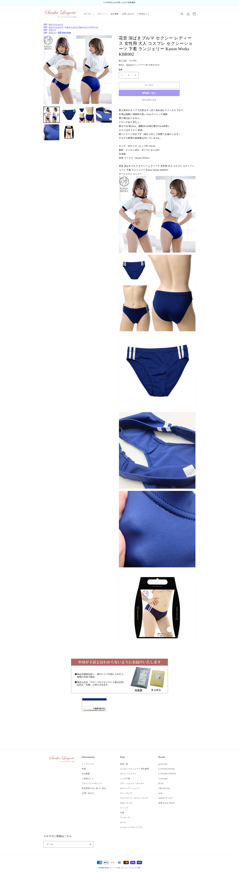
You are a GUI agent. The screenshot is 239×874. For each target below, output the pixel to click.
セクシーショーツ (56, 24)
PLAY (161, 783)
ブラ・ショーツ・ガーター (132, 783)
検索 (84, 769)
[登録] (90, 844)
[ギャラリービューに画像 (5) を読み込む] (51, 132)
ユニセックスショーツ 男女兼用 (134, 769)
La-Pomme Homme (166, 769)
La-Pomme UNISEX (167, 774)
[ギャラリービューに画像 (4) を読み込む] (104, 115)
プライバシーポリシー (92, 783)
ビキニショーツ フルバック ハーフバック (81, 27)
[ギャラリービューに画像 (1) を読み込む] (51, 115)
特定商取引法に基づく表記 (94, 788)
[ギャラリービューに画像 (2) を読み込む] (69, 115)
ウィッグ (124, 808)
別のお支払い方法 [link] (149, 100)
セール (123, 822)
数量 (121, 70)
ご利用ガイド (88, 779)
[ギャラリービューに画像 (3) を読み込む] (86, 115)
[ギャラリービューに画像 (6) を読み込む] (69, 132)
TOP (45, 24)
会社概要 (86, 774)
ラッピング (125, 817)
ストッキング (126, 793)
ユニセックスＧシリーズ (131, 827)
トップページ (88, 764)
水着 (122, 813)
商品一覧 (124, 764)
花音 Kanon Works (64, 33)
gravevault (162, 764)
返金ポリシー (109, 867)
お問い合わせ (88, 793)
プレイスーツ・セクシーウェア (134, 798)
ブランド (52, 30)
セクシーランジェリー (130, 788)
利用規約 (101, 867)
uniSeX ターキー (165, 798)
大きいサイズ (126, 803)
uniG (160, 793)
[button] (88, 14)
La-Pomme (163, 779)
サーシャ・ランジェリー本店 (130, 867)
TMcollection (164, 788)
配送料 (129, 65)
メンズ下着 (125, 779)
